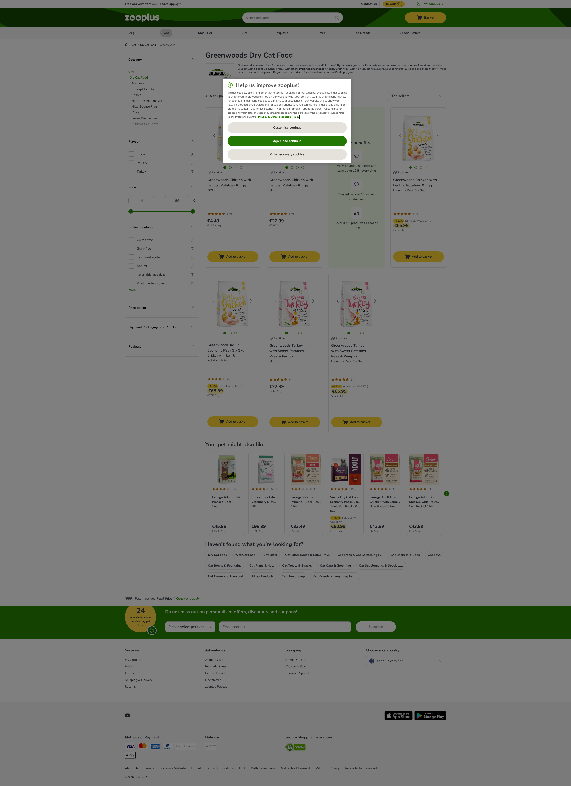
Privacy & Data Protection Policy (278, 117)
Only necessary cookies (287, 154)
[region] (287, 121)
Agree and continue (287, 141)
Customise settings (287, 127)
